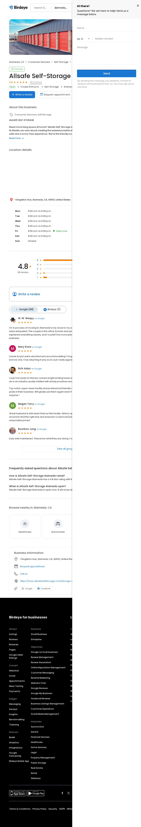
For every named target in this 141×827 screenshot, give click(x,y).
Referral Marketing (40, 677)
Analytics (14, 742)
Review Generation (41, 662)
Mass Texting (16, 686)
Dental (34, 731)
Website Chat (38, 683)
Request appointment (57, 94)
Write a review (23, 94)
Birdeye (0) (54, 309)
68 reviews (36, 82)
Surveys (13, 709)
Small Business (39, 634)
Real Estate (37, 767)
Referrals (13, 644)
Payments (14, 691)
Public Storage (38, 762)
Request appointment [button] (32, 566)
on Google (39, 318)
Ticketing (14, 724)
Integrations (15, 747)
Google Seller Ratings (16, 656)
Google (28, 588)
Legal (33, 752)
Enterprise (36, 639)
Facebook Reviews (40, 698)
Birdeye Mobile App (19, 761)
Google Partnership (15, 754)
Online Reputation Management (48, 667)
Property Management (43, 757)
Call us (24, 573)
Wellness (36, 778)
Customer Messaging (42, 672)
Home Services (39, 747)
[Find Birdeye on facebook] (62, 793)
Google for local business (44, 652)
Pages (12, 649)
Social (12, 675)
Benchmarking (16, 719)
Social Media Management (45, 713)
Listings (13, 634)
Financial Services (40, 737)
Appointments (17, 680)
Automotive (37, 726)
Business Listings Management (47, 703)
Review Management (42, 657)
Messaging (15, 704)
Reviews (13, 639)
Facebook (45, 588)
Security (52, 808)
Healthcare (37, 742)
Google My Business (41, 693)
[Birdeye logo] (19, 7)
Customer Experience (42, 708)
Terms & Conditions (19, 808)
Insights (13, 714)
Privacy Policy (39, 808)
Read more (15, 138)
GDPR (62, 808)
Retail (34, 773)
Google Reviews (39, 688)
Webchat (14, 670)
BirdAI (12, 737)
